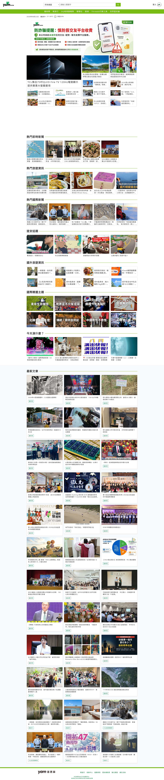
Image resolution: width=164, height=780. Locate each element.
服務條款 (97, 772)
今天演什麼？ (35, 333)
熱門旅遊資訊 (35, 168)
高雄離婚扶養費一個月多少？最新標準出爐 (117, 657)
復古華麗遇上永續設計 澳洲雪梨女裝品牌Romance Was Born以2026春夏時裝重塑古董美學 (81, 659)
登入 (154, 4)
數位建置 (115, 772)
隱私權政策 (106, 772)
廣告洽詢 (123, 772)
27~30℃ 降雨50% (55, 16)
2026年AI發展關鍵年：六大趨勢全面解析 (42, 397)
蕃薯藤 (8, 4)
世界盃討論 (115, 11)
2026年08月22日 (33, 17)
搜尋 (87, 11)
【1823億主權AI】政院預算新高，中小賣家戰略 (119, 560)
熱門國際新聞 (35, 199)
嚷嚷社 (79, 11)
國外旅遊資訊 (35, 262)
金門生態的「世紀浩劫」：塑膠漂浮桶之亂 (79, 527)
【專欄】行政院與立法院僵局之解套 (40, 625)
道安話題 (32, 231)
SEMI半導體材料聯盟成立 (112, 527)
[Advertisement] (78, 121)
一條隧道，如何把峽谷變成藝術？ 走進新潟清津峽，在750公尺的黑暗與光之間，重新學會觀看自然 (44, 724)
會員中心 (90, 772)
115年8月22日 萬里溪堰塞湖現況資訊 (116, 690)
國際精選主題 (35, 292)
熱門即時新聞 (35, 137)
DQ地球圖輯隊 (67, 11)
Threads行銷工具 (99, 11)
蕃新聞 (47, 11)
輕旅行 (56, 11)
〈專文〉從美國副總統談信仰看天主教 (116, 462)
